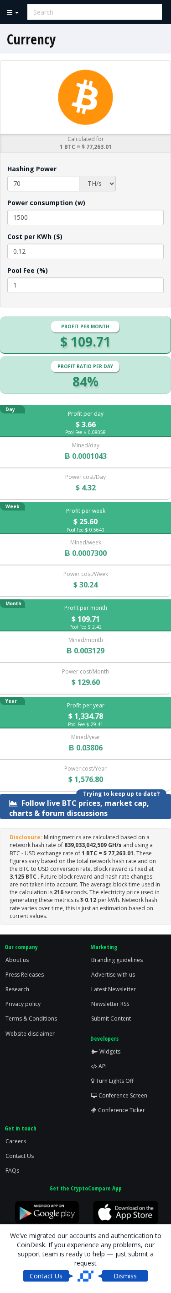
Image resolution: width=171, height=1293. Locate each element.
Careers (15, 1141)
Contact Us (19, 1156)
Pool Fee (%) (27, 270)
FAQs (12, 1170)
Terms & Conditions (31, 1018)
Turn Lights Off (114, 1081)
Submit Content (111, 1018)
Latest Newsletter (113, 989)
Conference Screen (122, 1095)
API (102, 1066)
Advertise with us (113, 974)
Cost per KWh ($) (34, 236)
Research (17, 989)
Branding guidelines (117, 960)
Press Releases (24, 974)
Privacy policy (23, 1004)
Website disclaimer (30, 1034)
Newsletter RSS (110, 1004)
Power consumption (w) (46, 202)
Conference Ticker (121, 1110)
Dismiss (125, 1275)
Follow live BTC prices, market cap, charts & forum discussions (79, 807)
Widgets (109, 1051)
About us (17, 960)
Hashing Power (32, 168)
